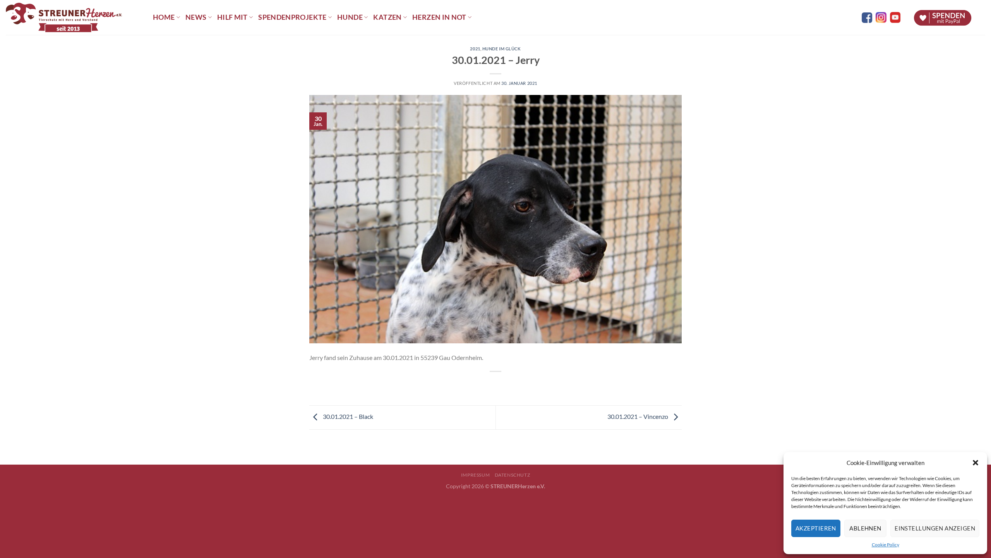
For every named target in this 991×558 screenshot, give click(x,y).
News (195, 17)
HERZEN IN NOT (439, 17)
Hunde (350, 17)
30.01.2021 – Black (347, 416)
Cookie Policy (885, 545)
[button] (975, 463)
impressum (475, 475)
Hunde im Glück (501, 48)
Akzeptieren (816, 528)
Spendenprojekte (292, 17)
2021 (475, 48)
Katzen (387, 17)
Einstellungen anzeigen (935, 528)
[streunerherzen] (73, 17)
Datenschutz (512, 475)
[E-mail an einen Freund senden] (502, 384)
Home (164, 17)
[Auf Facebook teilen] (488, 384)
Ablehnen (865, 528)
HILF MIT (232, 17)
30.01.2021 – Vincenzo (638, 416)
